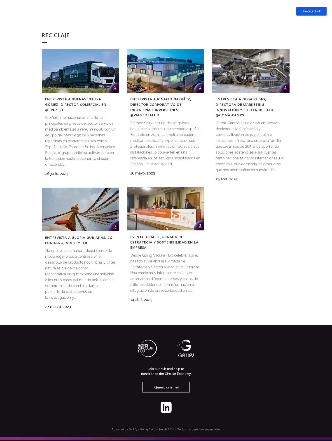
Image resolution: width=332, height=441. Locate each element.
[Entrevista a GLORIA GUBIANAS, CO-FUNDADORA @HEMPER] (80, 209)
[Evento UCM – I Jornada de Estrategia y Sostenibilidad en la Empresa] (165, 208)
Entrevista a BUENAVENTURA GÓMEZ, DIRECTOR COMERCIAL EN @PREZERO (75, 104)
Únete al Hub (311, 11)
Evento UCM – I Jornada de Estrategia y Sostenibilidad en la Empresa (164, 242)
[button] (166, 387)
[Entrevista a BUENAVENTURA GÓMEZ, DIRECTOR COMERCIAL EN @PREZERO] (80, 71)
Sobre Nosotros (271, 11)
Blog (233, 11)
